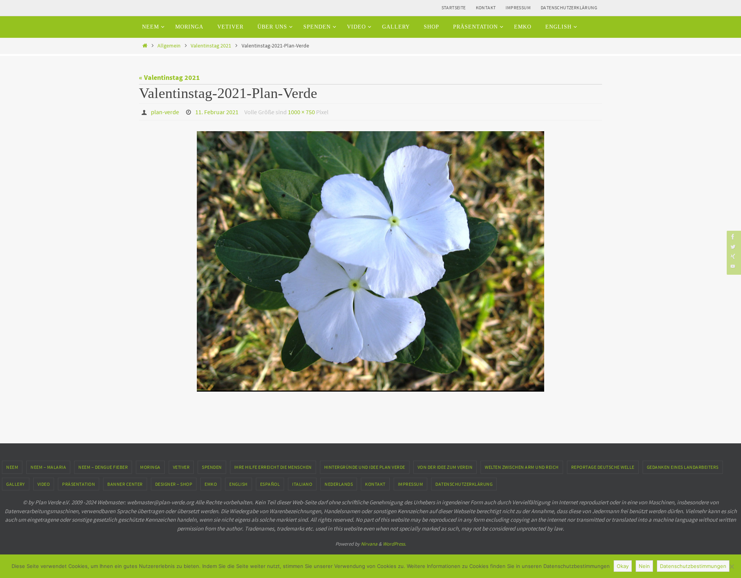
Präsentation (78, 484)
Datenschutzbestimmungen (693, 566)
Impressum (518, 7)
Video (43, 484)
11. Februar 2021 (217, 112)
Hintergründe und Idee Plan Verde (364, 467)
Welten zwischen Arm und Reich (522, 467)
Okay (623, 566)
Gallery (15, 484)
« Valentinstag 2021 (169, 77)
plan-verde (165, 112)
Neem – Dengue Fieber (103, 467)
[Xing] (733, 256)
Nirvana (369, 544)
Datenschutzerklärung (569, 7)
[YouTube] (733, 266)
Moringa (150, 467)
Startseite (454, 7)
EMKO (211, 484)
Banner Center (125, 484)
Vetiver (181, 467)
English (238, 484)
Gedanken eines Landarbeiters (683, 467)
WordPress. (394, 544)
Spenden (212, 467)
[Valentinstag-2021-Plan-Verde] (370, 261)
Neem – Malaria (48, 467)
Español (270, 484)
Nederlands (339, 484)
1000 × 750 (301, 112)
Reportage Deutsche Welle (602, 467)
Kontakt (486, 7)
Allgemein (169, 45)
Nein (644, 566)
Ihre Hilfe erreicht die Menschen (273, 467)
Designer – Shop (174, 484)
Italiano (302, 484)
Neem (12, 467)
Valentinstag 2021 (211, 45)
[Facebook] (733, 237)
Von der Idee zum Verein (445, 467)
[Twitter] (733, 246)
